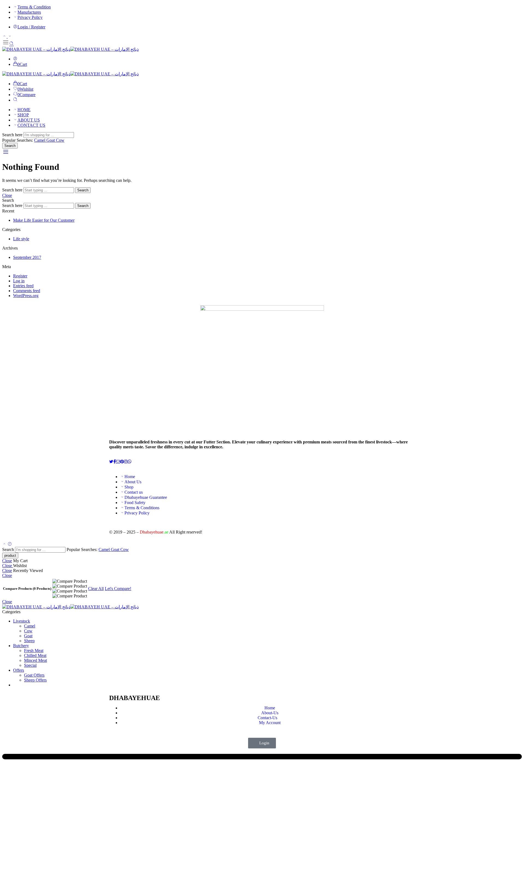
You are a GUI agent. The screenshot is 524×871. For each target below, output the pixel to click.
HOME (24, 109)
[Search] (15, 100)
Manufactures (29, 12)
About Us (132, 481)
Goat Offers (34, 675)
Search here (12, 134)
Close (7, 195)
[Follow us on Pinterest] (122, 461)
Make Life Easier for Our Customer (44, 220)
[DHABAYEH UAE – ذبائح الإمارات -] (70, 49)
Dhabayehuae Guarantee (145, 497)
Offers (18, 670)
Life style (21, 238)
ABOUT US (28, 120)
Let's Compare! (118, 588)
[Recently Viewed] (10, 544)
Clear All (96, 588)
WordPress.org (25, 295)
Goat (51, 140)
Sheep (29, 640)
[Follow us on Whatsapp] (130, 461)
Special (30, 665)
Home (129, 476)
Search (10, 146)
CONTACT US (31, 125)
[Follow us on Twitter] (111, 461)
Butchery (21, 645)
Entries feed (23, 285)
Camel (40, 140)
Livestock (21, 621)
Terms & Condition (34, 7)
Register (20, 276)
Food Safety (134, 502)
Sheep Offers (35, 680)
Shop (128, 487)
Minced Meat (35, 660)
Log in (19, 281)
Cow (60, 140)
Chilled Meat (35, 655)
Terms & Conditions (141, 507)
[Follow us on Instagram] (126, 461)
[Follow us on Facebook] (114, 461)
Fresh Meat (33, 650)
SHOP (23, 114)
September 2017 (27, 257)
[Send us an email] (118, 461)
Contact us (133, 492)
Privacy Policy (30, 17)
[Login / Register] (15, 59)
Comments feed (26, 290)
